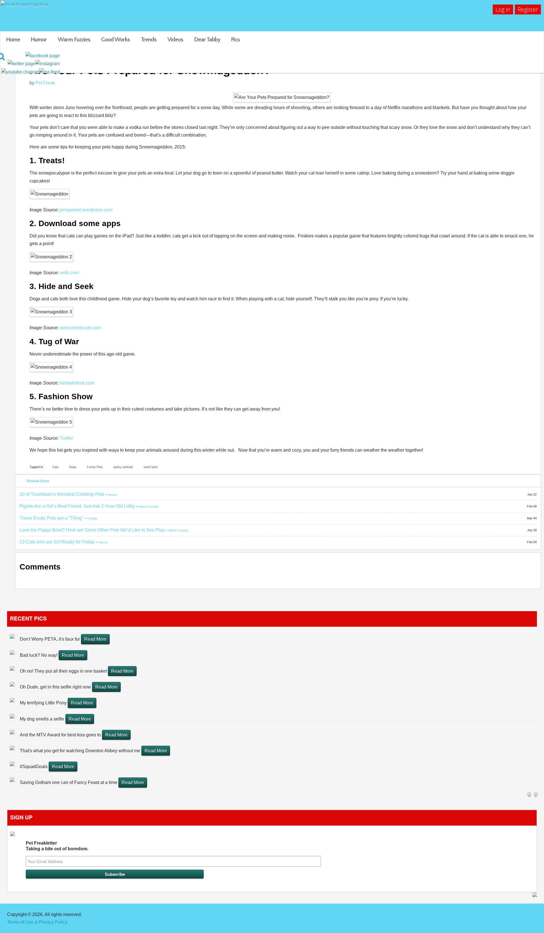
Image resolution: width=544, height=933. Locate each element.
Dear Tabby (207, 39)
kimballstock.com (77, 383)
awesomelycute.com (80, 327)
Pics (235, 39)
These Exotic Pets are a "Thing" (52, 518)
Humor (39, 39)
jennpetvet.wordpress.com (86, 209)
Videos (175, 39)
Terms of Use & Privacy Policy (37, 922)
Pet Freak (45, 82)
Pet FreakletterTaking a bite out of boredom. (57, 846)
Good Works (115, 39)
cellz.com (69, 272)
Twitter (66, 438)
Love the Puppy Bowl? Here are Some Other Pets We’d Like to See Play (92, 530)
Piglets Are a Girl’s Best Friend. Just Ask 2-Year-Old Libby (77, 506)
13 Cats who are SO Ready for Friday (57, 541)
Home (13, 39)
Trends (148, 39)
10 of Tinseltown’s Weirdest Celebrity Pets (62, 494)
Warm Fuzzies (74, 39)
